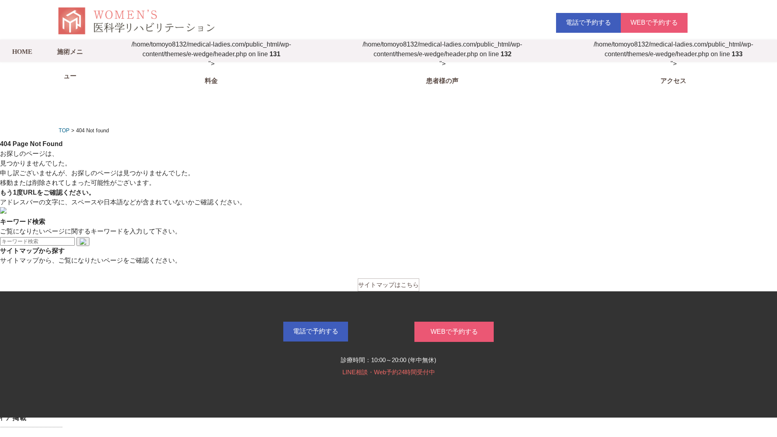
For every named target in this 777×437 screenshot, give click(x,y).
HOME (22, 51)
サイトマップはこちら (388, 284)
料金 (211, 80)
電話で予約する (588, 22)
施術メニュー (70, 63)
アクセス (673, 80)
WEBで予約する (654, 22)
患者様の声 (442, 80)
